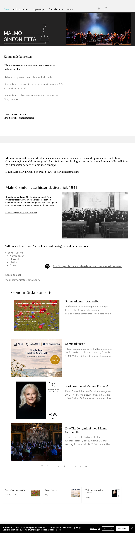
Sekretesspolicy (54, 529)
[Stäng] (131, 528)
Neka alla (108, 528)
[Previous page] (47, 465)
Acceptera (122, 528)
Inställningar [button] (95, 528)
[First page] (42, 465)
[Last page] (86, 465)
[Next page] (80, 465)
